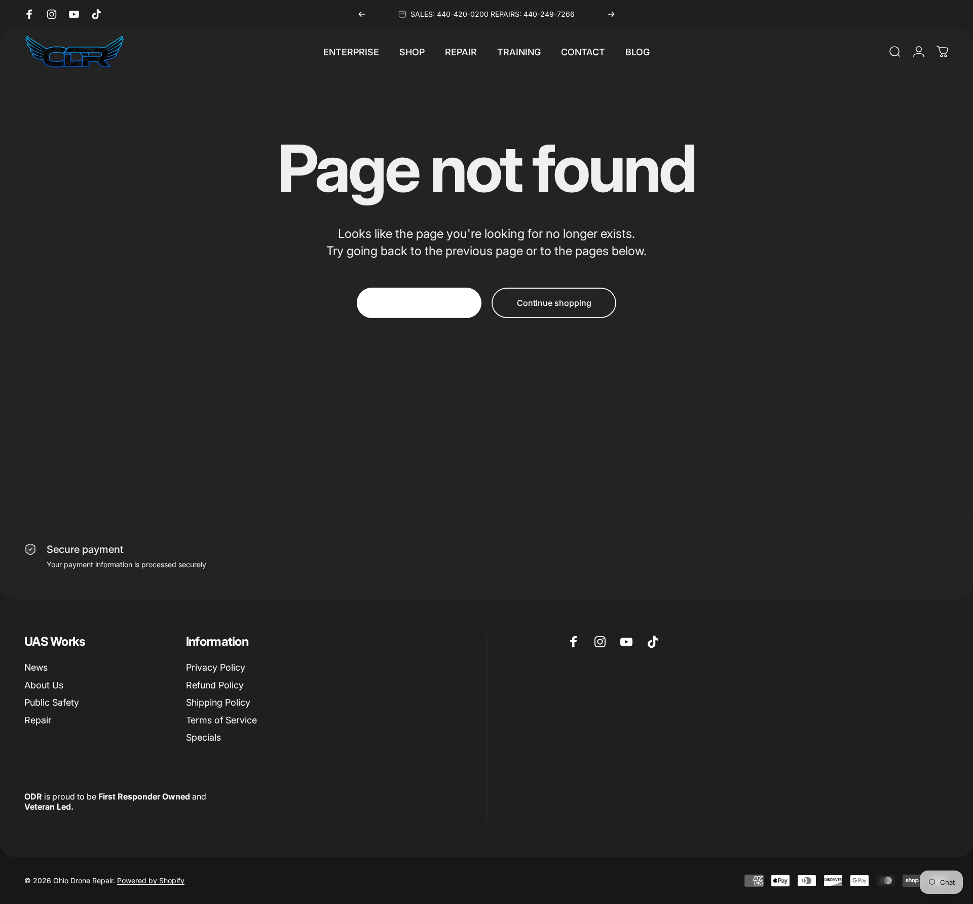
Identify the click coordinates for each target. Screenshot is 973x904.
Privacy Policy (215, 667)
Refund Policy (215, 685)
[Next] (611, 14)
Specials (203, 737)
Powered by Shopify (150, 880)
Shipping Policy (218, 702)
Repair (38, 720)
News (36, 667)
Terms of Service (221, 720)
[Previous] (362, 14)
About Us (43, 685)
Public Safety (51, 702)
